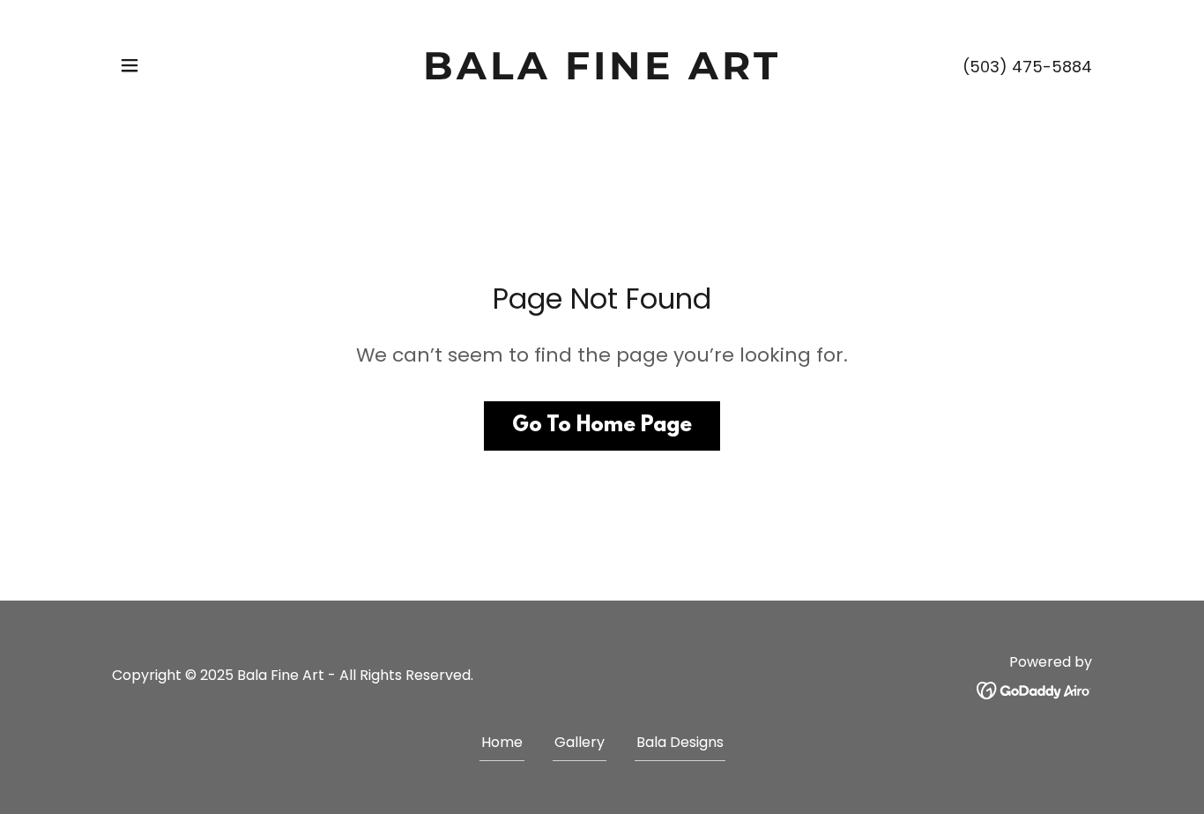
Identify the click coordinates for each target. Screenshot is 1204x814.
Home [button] (502, 742)
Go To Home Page (602, 426)
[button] (129, 65)
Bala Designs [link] (680, 742)
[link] (602, 74)
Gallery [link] (579, 742)
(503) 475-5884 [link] (1027, 67)
